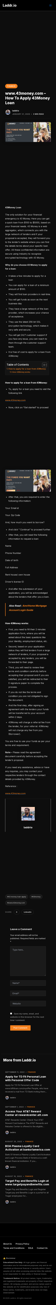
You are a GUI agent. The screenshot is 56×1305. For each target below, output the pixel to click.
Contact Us (42, 1248)
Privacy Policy (22, 1244)
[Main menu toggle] (50, 5)
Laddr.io (10, 5)
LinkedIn (27, 912)
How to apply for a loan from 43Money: (27, 369)
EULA (30, 1248)
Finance (11, 86)
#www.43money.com (16, 903)
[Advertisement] (28, 40)
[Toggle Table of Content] (43, 365)
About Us (7, 1244)
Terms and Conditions (13, 1248)
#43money (36, 897)
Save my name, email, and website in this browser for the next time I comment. (27, 1017)
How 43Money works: (21, 372)
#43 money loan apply (16, 897)
